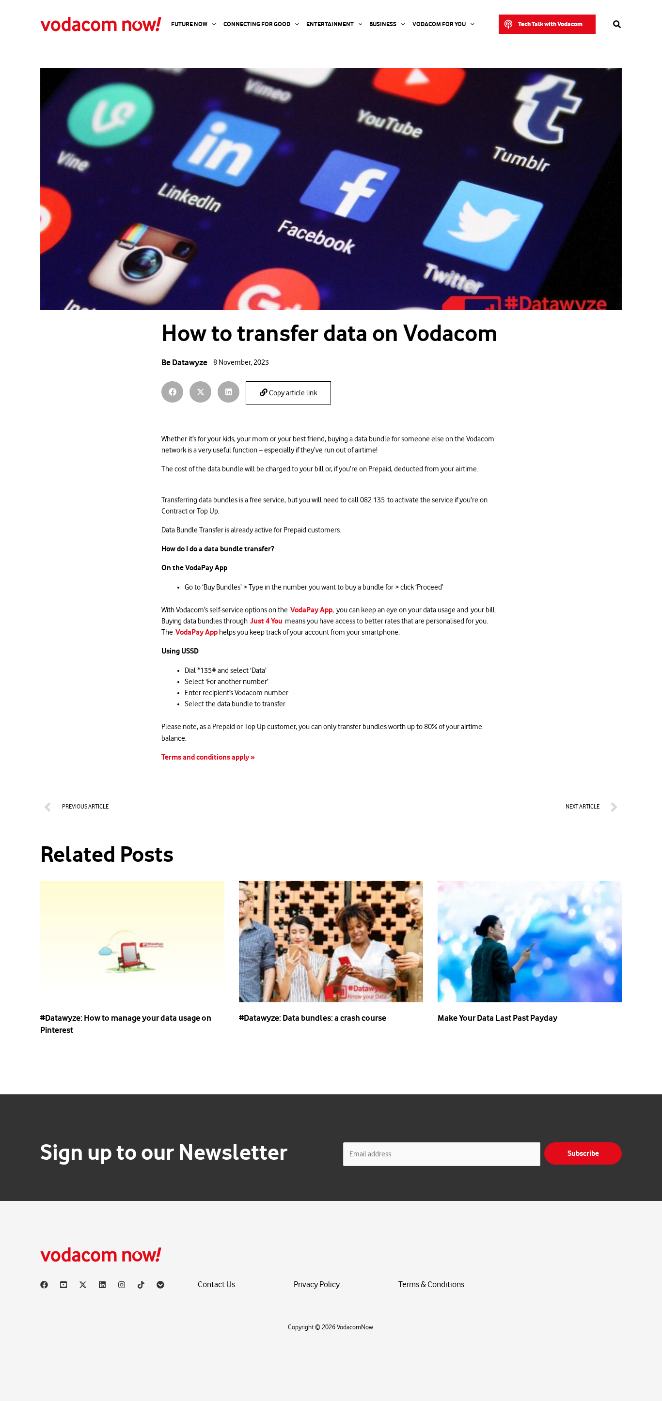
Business (382, 24)
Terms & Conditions (431, 1284)
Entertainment (330, 24)
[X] (83, 1285)
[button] (547, 24)
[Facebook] (44, 1285)
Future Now (189, 24)
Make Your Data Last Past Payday (497, 1018)
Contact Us (216, 1284)
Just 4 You (266, 621)
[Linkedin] (102, 1285)
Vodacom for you (439, 24)
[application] (211, 24)
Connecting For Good (256, 24)
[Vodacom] (160, 1285)
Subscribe (583, 1153)
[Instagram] (122, 1285)
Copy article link (292, 393)
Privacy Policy (317, 1284)
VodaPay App (311, 610)
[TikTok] (141, 1285)
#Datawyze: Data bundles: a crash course (312, 1018)
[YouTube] (63, 1285)
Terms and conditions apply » (209, 757)
